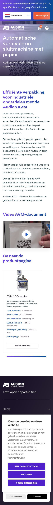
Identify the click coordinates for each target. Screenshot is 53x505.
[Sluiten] (50, 3)
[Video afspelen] (26, 234)
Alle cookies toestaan (26, 466)
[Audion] (13, 28)
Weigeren (26, 474)
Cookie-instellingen (26, 483)
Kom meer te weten (16, 458)
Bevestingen (42, 15)
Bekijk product (22, 345)
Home (6, 409)
